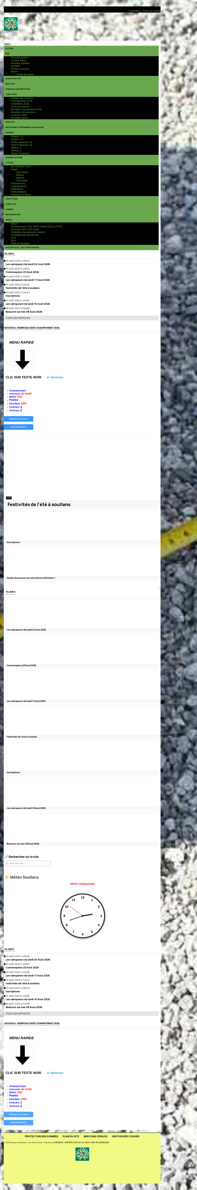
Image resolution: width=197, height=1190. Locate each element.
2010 (13, 240)
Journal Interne (14, 157)
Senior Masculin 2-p (21, 145)
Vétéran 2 (16, 150)
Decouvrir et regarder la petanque (24, 127)
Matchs (20, 175)
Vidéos (8, 220)
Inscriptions (13, 295)
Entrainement (18, 183)
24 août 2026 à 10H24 (18, 268)
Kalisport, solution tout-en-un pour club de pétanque (81, 1142)
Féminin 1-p (17, 136)
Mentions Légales (95, 1136)
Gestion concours (20, 68)
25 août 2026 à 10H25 (18, 260)
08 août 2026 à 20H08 (18, 308)
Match (14, 71)
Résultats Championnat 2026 (26, 109)
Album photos (13, 78)
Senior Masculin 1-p (21, 142)
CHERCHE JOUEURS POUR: (18, 89)
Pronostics (21, 180)
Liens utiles (11, 198)
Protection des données (41, 1136)
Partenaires (17, 189)
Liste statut (22, 172)
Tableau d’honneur (18, 418)
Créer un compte (152, 10)
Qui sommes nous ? (21, 166)
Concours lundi (19, 115)
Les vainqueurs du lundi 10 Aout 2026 (28, 303)
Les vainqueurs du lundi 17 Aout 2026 (28, 279)
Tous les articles (18, 318)
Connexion (134, 10)
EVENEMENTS (18, 427)
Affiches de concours (22, 98)
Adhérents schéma (21, 194)
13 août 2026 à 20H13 (18, 292)
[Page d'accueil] (11, 26)
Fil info (9, 253)
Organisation (12, 214)
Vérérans (14, 407)
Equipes (9, 132)
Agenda (20, 177)
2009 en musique (20, 243)
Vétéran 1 (16, 147)
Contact (10, 122)
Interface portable (20, 63)
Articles (10, 83)
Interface (15, 66)
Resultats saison (19, 117)
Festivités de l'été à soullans (23, 287)
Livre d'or (10, 204)
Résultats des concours (23, 112)
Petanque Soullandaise (33, 27)
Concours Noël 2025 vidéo (25, 229)
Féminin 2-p (17, 139)
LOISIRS (9, 209)
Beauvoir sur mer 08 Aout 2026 (24, 311)
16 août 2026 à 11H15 (17, 284)
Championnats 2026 (21, 101)
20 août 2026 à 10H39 (18, 276)
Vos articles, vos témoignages (22, 247)
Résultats (14, 403)
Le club (9, 162)
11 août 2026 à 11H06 (17, 300)
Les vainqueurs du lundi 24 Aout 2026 (28, 264)
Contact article (18, 60)
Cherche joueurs (19, 57)
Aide (7, 53)
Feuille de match (25, 74)
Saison (14, 169)
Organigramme (19, 186)
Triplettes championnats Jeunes (28, 232)
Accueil (9, 48)
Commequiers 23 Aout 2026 (22, 272)
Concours (11, 94)
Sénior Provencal (20, 153)
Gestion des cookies (125, 1136)
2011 (13, 237)
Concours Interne (20, 106)
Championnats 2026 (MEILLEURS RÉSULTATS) (37, 226)
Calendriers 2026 (20, 103)
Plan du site (71, 1136)
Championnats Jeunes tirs (25, 235)
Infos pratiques (19, 191)
